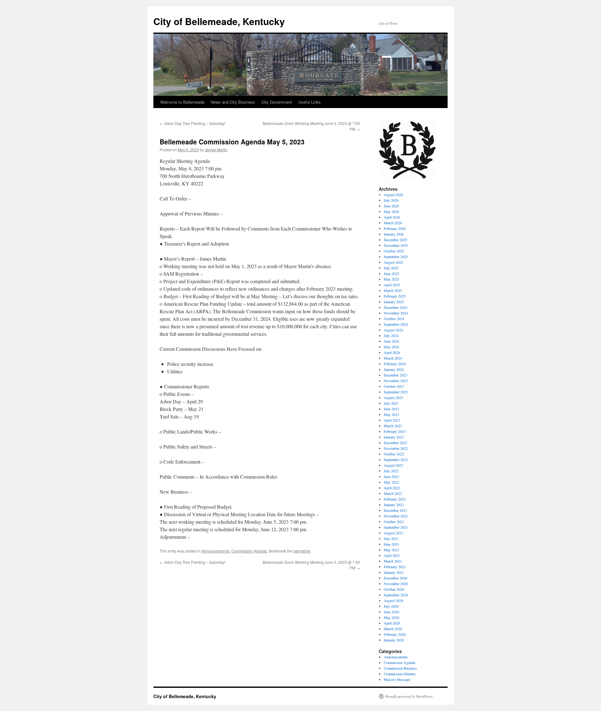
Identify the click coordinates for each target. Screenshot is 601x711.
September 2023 (396, 391)
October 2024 (394, 318)
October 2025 (394, 250)
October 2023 (394, 386)
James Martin (216, 149)
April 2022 (392, 487)
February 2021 (395, 566)
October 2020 (394, 589)
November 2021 (396, 515)
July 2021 (391, 538)
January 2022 (394, 504)
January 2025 (394, 301)
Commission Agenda (249, 550)
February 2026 (395, 228)
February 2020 (395, 634)
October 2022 (394, 453)
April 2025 (392, 284)
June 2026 (391, 205)
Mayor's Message (397, 679)
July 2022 (391, 470)
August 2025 (393, 262)
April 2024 (392, 352)
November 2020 (396, 583)
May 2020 (391, 617)
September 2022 (396, 459)
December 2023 (395, 374)
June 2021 (391, 544)
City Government (276, 102)
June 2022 (391, 476)
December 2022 (395, 442)
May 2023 (391, 414)
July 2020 (391, 606)
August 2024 (393, 329)
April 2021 (392, 555)
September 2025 (396, 256)
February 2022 (395, 498)
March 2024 (393, 358)
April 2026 (392, 217)
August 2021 (393, 532)
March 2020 (393, 628)
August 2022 (393, 465)
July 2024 (391, 335)
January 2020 (394, 639)
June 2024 (391, 341)
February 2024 (395, 363)
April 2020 (392, 622)
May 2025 (391, 279)
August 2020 (393, 600)
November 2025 (396, 245)
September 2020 (396, 594)
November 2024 (396, 312)
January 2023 (394, 436)
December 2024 (395, 307)
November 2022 (396, 448)
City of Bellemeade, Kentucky (219, 21)
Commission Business (400, 668)
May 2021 (391, 549)
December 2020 (395, 577)
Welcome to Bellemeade (182, 102)
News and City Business (233, 102)
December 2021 (395, 510)
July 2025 (391, 267)
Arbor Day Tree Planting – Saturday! (192, 123)
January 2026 (394, 233)
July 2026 (391, 200)
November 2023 (396, 380)
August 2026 (393, 194)
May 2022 (391, 482)
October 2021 (394, 521)
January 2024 (394, 369)
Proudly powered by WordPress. (409, 696)
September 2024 (396, 324)
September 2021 (396, 527)
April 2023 (392, 420)
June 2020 (391, 611)
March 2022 (393, 493)
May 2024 (391, 346)
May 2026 (391, 211)
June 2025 (391, 273)
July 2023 (391, 403)
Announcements (215, 550)
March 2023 (393, 425)
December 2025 (395, 239)
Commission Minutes (400, 673)
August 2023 (393, 397)
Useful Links (309, 102)
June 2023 (391, 408)
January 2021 (394, 572)
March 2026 (393, 222)
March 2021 (393, 560)
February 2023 (395, 431)
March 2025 (393, 290)
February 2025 (395, 295)
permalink (301, 550)
